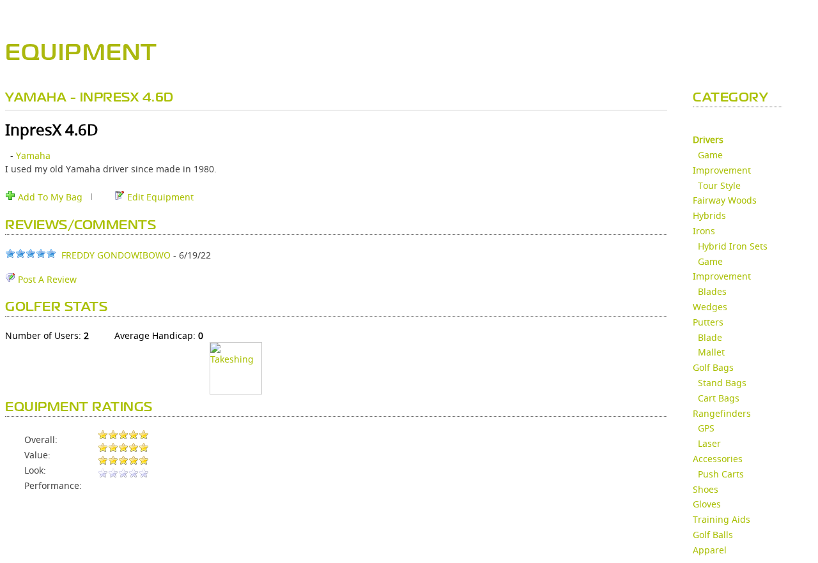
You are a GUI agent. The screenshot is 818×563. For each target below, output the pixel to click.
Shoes (705, 489)
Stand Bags (722, 383)
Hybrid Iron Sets (733, 246)
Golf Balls (713, 535)
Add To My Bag (48, 197)
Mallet (711, 352)
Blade (710, 337)
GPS (706, 428)
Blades (712, 291)
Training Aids (721, 519)
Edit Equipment (159, 197)
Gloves (707, 504)
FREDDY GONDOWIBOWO (116, 255)
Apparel (710, 550)
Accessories (718, 459)
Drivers (708, 139)
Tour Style (719, 185)
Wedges (710, 307)
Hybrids (709, 215)
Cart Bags (718, 398)
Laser (709, 443)
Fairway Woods (725, 200)
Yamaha (33, 155)
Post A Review (46, 279)
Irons (704, 231)
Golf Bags (713, 367)
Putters (708, 322)
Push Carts (721, 474)
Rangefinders (722, 413)
